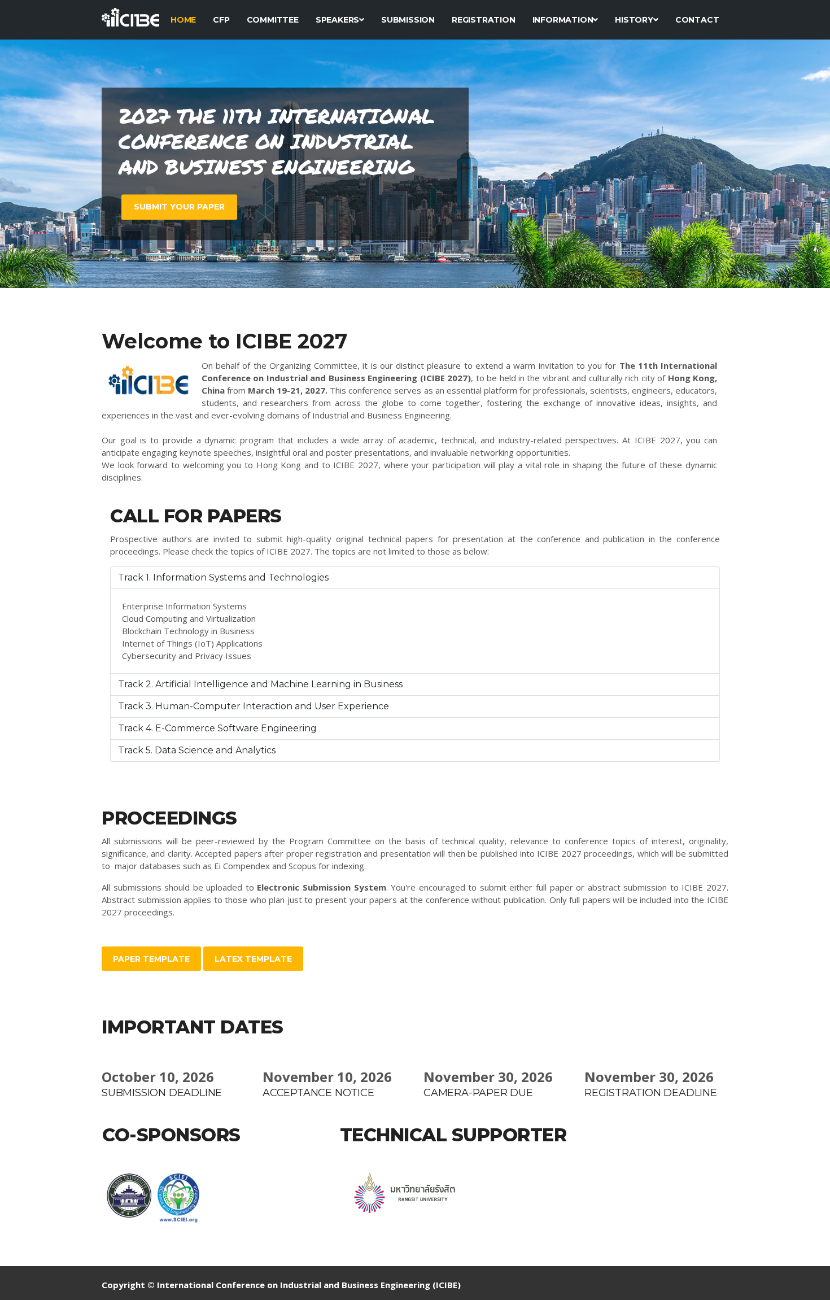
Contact (697, 20)
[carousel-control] (28, 164)
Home (183, 20)
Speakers (337, 20)
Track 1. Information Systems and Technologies (223, 577)
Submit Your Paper (179, 207)
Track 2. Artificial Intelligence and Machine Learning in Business (260, 684)
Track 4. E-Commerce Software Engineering (217, 728)
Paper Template (151, 959)
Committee (273, 20)
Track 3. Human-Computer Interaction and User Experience (253, 706)
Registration (484, 20)
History (634, 20)
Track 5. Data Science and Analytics (197, 750)
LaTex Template (253, 959)
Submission (408, 20)
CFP (221, 20)
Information (562, 20)
